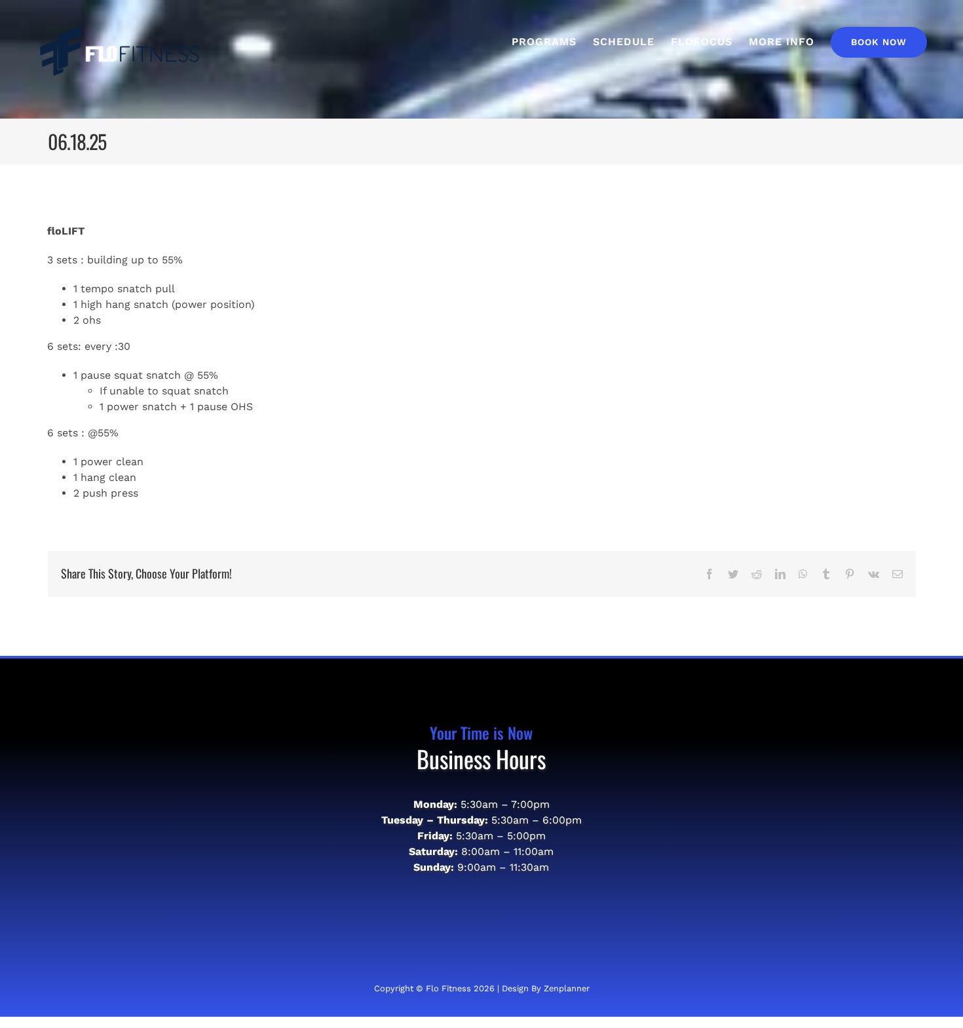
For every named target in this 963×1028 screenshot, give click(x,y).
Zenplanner (567, 988)
